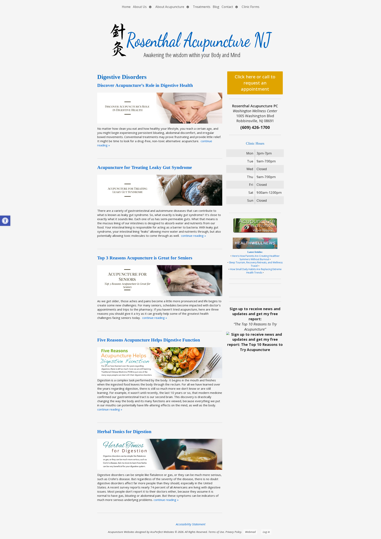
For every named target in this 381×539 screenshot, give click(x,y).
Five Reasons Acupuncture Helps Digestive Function (148, 340)
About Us (140, 7)
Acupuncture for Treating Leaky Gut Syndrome (144, 167)
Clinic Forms (250, 7)
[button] (5, 221)
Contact (227, 7)
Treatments (201, 7)
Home (126, 7)
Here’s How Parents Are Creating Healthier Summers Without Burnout (256, 257)
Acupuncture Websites (121, 532)
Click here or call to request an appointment (255, 83)
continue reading (193, 236)
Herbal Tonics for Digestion (124, 431)
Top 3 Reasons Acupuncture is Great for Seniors (144, 257)
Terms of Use (216, 532)
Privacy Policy (233, 532)
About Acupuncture (169, 7)
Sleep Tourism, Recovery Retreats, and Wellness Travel (256, 264)
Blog (216, 7)
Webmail (250, 532)
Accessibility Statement (190, 524)
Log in (266, 532)
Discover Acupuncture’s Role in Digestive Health (145, 85)
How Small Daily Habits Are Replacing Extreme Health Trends (256, 271)
